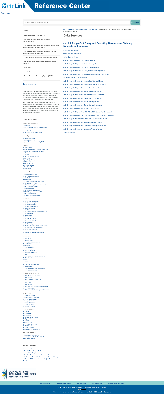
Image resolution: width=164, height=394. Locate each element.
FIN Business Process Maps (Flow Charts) (33, 232)
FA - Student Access (28, 240)
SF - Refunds (26, 320)
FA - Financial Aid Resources (30, 270)
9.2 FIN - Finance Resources (30, 229)
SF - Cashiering (27, 313)
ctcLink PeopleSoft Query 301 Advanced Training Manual (82, 91)
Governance (26, 154)
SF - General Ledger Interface (30, 317)
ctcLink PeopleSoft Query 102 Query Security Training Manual (84, 71)
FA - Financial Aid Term (28, 247)
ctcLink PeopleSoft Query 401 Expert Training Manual (81, 101)
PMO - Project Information (29, 165)
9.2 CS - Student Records (29, 193)
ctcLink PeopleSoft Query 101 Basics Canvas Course (81, 67)
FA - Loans (25, 261)
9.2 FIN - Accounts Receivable (30, 206)
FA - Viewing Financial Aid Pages (31, 242)
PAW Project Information (29, 138)
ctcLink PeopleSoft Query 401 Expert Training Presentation (83, 105)
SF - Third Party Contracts (29, 326)
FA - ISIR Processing (28, 243)
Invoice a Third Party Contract (32, 353)
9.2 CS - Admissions (28, 178)
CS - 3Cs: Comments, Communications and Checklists (37, 185)
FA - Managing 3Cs (27, 245)
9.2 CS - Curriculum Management (31, 190)
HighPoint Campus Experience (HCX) (32, 192)
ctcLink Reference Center (71, 29)
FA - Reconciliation (27, 266)
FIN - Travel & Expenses (29, 217)
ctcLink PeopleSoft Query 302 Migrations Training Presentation (84, 125)
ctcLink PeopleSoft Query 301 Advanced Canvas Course (82, 98)
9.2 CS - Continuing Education (30, 186)
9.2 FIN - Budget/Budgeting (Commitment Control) (35, 211)
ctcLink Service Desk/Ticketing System (32, 132)
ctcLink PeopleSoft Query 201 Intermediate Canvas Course (83, 88)
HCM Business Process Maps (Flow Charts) (34, 281)
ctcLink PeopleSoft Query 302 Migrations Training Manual (82, 129)
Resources (83, 29)
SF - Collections (27, 315)
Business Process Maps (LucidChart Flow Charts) (35, 149)
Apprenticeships (27, 179)
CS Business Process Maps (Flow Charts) (33, 181)
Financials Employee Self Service (31, 297)
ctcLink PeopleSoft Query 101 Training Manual (79, 60)
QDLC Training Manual (71, 50)
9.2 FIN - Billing (26, 210)
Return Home (5, 13)
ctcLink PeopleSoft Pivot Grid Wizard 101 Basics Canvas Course (85, 119)
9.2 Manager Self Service (29, 301)
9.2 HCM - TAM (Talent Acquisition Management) (35, 286)
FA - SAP (25, 254)
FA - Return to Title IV (28, 263)
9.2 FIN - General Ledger (29, 218)
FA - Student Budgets (28, 249)
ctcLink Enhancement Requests (31, 156)
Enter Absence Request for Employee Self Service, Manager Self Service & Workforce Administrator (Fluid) (41, 358)
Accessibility (81, 383)
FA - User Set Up (27, 238)
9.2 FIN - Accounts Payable (30, 204)
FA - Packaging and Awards (30, 252)
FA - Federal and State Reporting (31, 264)
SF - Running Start (27, 322)
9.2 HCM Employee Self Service (31, 299)
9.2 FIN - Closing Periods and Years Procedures (35, 231)
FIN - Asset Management (29, 208)
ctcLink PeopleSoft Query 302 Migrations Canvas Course (82, 122)
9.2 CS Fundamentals (28, 188)
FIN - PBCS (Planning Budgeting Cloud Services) (35, 225)
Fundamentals (26, 129)
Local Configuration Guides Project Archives (34, 337)
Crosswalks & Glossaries (29, 131)
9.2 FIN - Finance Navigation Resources (33, 203)
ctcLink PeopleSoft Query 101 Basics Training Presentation (83, 64)
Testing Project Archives (29, 338)
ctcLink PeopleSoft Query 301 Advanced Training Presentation (84, 95)
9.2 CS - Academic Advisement (31, 176)
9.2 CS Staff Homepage (29, 306)
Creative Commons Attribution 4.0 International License (91, 392)
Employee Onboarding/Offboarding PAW (33, 142)
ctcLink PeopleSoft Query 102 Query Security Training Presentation (86, 74)
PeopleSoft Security (28, 163)
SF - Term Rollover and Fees (30, 324)
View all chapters (69, 132)
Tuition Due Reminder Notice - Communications (37, 355)
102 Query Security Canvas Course (75, 77)
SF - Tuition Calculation (29, 327)
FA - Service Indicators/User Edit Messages (34, 256)
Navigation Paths (27, 161)
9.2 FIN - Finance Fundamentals (31, 201)
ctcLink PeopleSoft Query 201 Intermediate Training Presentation (85, 84)
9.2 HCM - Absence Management (31, 275)
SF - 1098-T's (26, 312)
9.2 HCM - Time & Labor (29, 288)
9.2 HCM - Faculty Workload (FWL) (32, 279)
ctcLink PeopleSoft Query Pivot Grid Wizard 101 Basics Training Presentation (89, 115)
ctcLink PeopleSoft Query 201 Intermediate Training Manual (83, 81)
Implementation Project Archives (31, 335)
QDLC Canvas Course (70, 57)
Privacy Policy (45, 383)
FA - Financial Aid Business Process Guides (34, 268)
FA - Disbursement (27, 257)
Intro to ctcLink (26, 125)
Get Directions (97, 383)
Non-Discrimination (64, 383)
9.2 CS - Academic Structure (30, 174)
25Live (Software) (27, 147)
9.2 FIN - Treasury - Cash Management (33, 227)
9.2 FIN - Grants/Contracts (29, 220)
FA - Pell (25, 259)
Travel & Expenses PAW (29, 140)
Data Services (93, 29)
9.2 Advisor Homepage (28, 304)
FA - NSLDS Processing (29, 250)
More (24, 361)
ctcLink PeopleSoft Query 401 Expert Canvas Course (81, 108)
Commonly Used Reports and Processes (33, 151)
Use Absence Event (28, 349)
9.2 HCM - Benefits (27, 277)
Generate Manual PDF (30, 84)
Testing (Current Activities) (29, 167)
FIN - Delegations (27, 215)
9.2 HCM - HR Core (28, 283)
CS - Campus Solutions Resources (32, 195)
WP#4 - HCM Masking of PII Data (33, 351)
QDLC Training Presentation (72, 53)
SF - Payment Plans (28, 319)
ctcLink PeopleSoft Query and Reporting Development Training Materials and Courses (97, 44)
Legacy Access (26, 158)
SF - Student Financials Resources (31, 329)
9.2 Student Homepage (29, 302)
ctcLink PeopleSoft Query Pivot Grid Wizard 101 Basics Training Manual (87, 112)
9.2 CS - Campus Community (30, 183)
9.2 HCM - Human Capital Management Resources (36, 289)
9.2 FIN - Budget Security (29, 213)
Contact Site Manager (116, 383)
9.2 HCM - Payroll (27, 284)
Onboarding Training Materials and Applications (35, 127)
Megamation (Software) (29, 160)
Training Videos (27, 168)
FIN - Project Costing (28, 222)
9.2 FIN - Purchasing (28, 224)
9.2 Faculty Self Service (29, 295)
